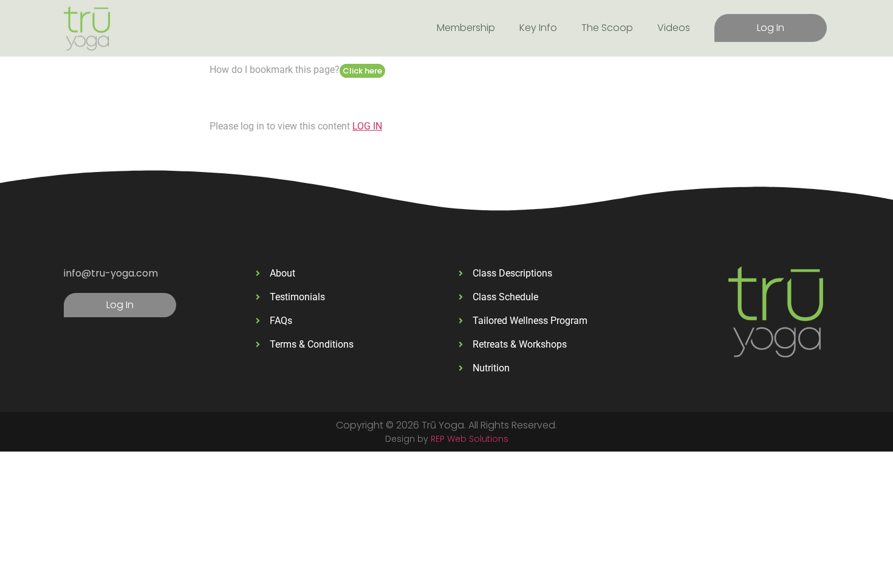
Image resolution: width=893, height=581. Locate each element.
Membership (466, 28)
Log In (770, 28)
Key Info (538, 28)
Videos (673, 28)
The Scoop (607, 28)
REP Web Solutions (469, 439)
